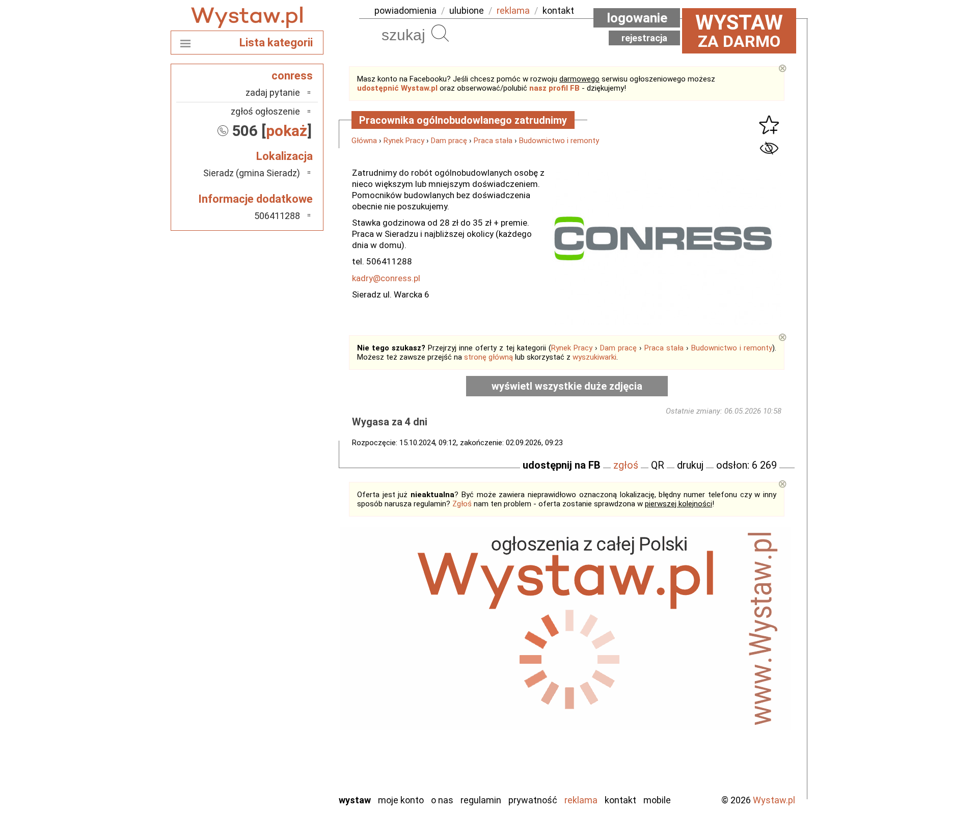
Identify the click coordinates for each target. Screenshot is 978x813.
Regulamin (480, 800)
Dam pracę (449, 140)
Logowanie (637, 17)
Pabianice (282, 675)
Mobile (657, 800)
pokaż (286, 131)
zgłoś (625, 465)
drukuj (690, 465)
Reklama (580, 800)
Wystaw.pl (774, 800)
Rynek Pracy (404, 140)
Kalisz (289, 648)
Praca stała (493, 140)
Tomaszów (280, 730)
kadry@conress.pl (386, 278)
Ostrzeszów (278, 661)
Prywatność (532, 800)
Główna (364, 140)
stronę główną (488, 357)
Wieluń (288, 758)
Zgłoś (462, 503)
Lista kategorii (276, 42)
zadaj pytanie (273, 92)
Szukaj (440, 33)
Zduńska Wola (275, 785)
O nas (442, 800)
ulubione (466, 10)
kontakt (558, 10)
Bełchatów (280, 606)
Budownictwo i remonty (559, 140)
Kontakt (620, 800)
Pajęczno (283, 689)
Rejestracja (644, 38)
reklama (513, 10)
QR (657, 465)
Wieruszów (280, 771)
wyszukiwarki (594, 357)
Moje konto (401, 800)
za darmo (739, 30)
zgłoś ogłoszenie (265, 111)
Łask (291, 620)
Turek (289, 744)
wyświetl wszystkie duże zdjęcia (567, 386)
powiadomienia (405, 10)
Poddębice (280, 703)
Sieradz (286, 716)
